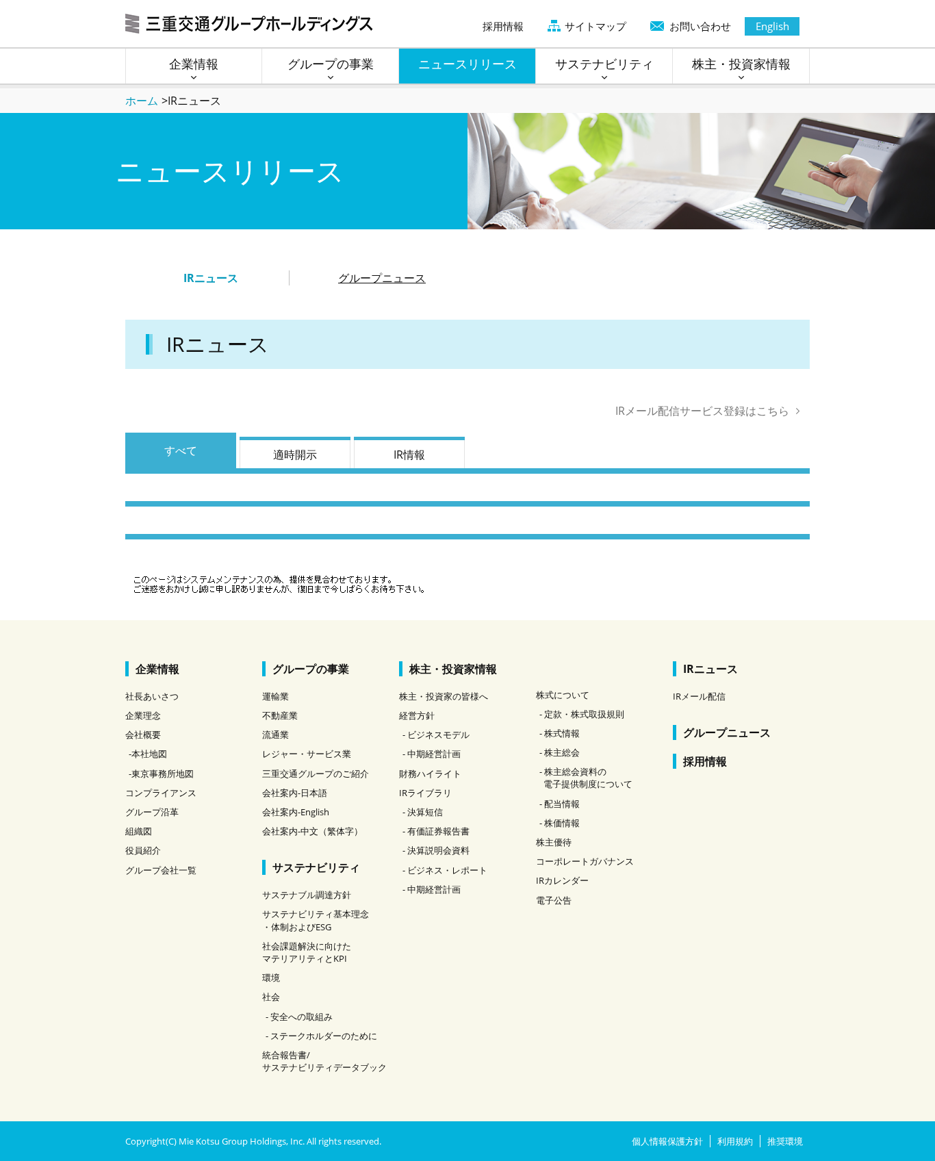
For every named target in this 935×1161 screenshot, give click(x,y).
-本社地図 (148, 754)
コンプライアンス (160, 793)
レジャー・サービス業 (306, 754)
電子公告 (554, 900)
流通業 (275, 734)
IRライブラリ (425, 793)
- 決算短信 (422, 812)
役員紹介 (143, 850)
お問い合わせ (700, 26)
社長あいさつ (152, 696)
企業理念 (143, 715)
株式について (562, 695)
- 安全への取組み (299, 1016)
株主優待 (554, 842)
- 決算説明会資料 (436, 850)
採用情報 (503, 26)
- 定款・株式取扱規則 (581, 714)
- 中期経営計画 (431, 754)
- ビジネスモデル (436, 734)
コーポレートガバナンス (585, 861)
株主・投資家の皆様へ (443, 696)
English (772, 26)
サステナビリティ (316, 867)
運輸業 (275, 696)
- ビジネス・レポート (444, 870)
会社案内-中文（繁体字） (312, 831)
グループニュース (382, 277)
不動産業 (280, 715)
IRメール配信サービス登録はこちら (702, 410)
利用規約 (735, 1141)
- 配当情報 (559, 804)
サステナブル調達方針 (306, 895)
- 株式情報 (559, 733)
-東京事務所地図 (161, 773)
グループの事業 (310, 668)
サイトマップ (595, 26)
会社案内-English (295, 812)
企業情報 (157, 668)
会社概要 (143, 734)
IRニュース (710, 668)
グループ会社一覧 (160, 870)
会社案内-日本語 (294, 793)
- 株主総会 (559, 752)
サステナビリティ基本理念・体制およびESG (315, 920)
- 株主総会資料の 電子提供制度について (585, 777)
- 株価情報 (559, 823)
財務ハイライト (430, 773)
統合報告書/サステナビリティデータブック (324, 1061)
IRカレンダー (562, 880)
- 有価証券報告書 (436, 831)
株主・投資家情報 (453, 668)
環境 (271, 977)
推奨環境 (785, 1141)
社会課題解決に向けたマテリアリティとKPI (306, 952)
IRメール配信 (699, 696)
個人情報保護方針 (667, 1141)
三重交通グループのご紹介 (315, 773)
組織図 (138, 831)
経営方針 (417, 715)
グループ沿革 (152, 812)
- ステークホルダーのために (321, 1036)
